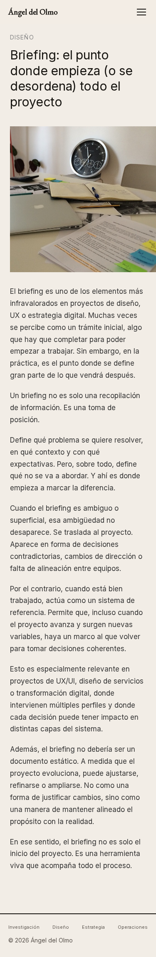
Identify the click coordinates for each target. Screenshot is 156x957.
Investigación (24, 927)
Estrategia (93, 927)
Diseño (22, 37)
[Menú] (141, 12)
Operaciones (133, 927)
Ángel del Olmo (32, 12)
